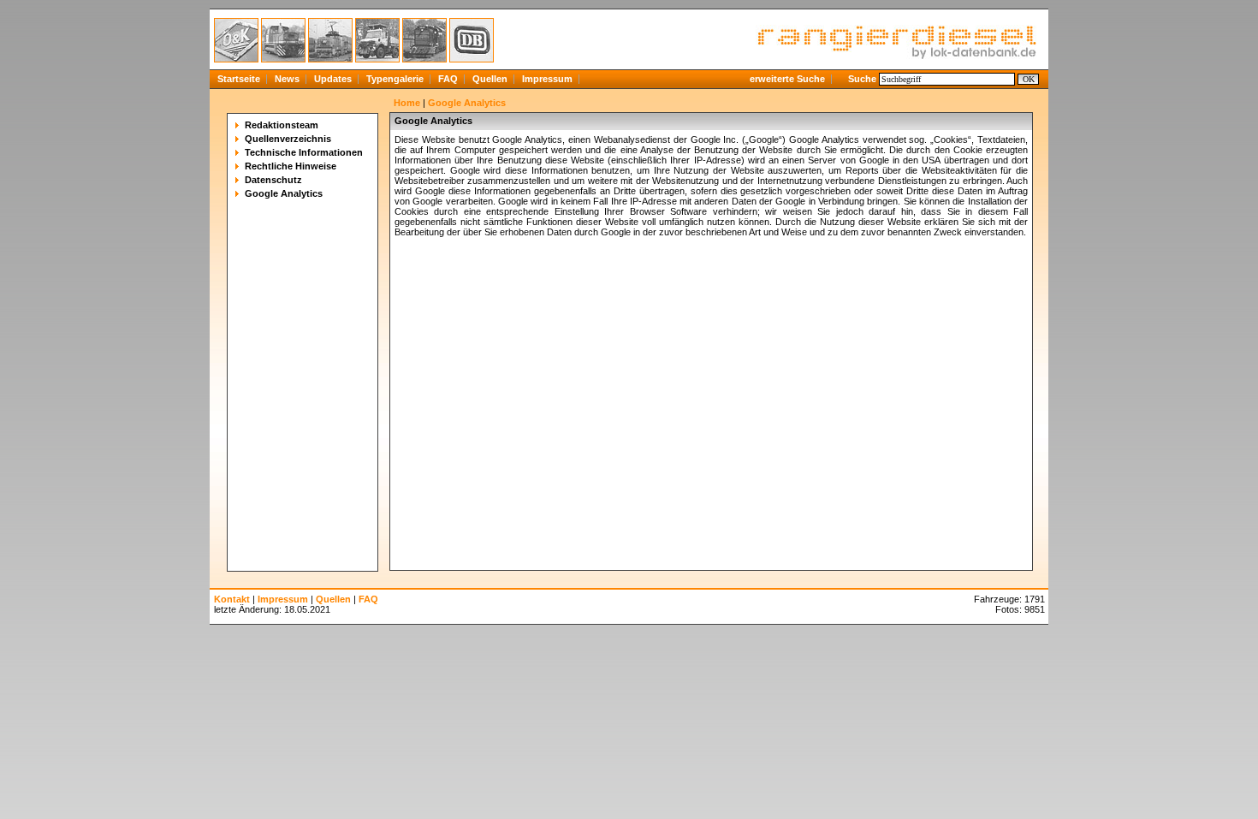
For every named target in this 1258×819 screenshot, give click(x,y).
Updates (333, 79)
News (287, 79)
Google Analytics (284, 193)
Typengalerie (395, 79)
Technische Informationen (304, 152)
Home (407, 103)
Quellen (489, 79)
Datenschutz (273, 180)
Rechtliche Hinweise (290, 166)
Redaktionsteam (281, 125)
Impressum (547, 79)
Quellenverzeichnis (288, 139)
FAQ (448, 79)
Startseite (238, 79)
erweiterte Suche (787, 79)
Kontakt (232, 599)
